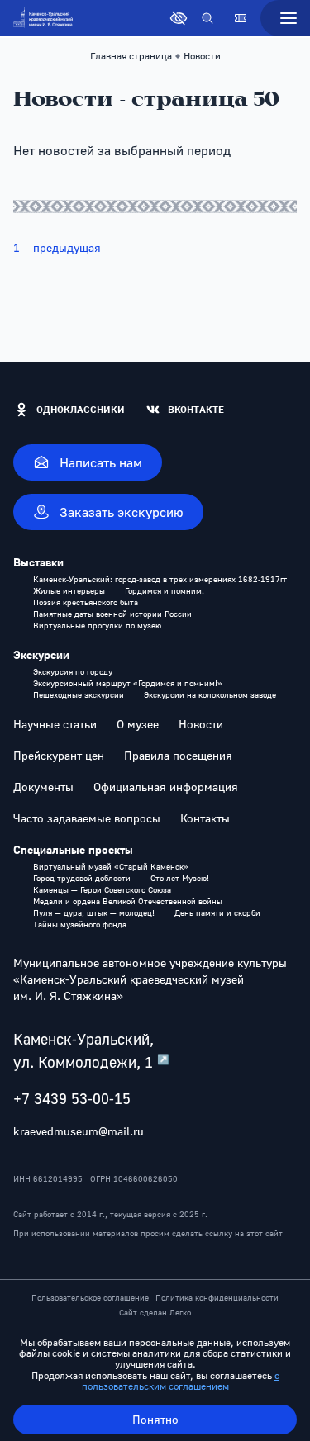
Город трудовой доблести (82, 878)
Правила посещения (178, 755)
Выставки (38, 562)
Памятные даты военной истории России (112, 613)
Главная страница (131, 56)
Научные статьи (55, 724)
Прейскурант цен (58, 755)
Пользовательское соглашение (90, 1297)
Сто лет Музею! (179, 878)
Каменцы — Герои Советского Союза (102, 889)
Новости (201, 724)
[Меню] (285, 18)
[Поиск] (207, 18)
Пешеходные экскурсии (78, 694)
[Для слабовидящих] (178, 18)
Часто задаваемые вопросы (86, 818)
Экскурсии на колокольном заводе (210, 694)
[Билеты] (240, 18)
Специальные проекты (73, 850)
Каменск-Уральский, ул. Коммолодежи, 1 (91, 1050)
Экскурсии (41, 655)
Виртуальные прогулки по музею (97, 625)
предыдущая (67, 247)
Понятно (155, 1419)
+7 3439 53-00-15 (72, 1098)
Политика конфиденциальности (217, 1297)
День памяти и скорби (217, 912)
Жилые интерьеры (69, 590)
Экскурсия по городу (72, 671)
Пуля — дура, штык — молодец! (94, 912)
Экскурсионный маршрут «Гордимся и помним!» (127, 683)
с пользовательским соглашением (180, 1380)
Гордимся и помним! (164, 590)
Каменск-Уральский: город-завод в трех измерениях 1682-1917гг (160, 579)
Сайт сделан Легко (155, 1312)
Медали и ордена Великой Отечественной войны (127, 901)
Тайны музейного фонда (79, 924)
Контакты (205, 818)
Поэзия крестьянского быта (85, 602)
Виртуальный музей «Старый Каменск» (110, 866)
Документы (43, 787)
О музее (138, 724)
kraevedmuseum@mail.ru (78, 1131)
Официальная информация (165, 787)
